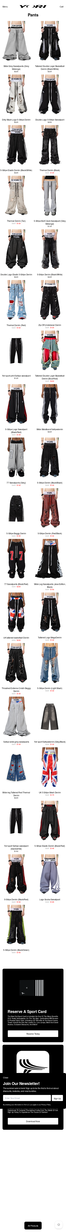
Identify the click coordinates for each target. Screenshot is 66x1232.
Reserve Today (33, 1033)
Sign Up (57, 1098)
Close (5, 1077)
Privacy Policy (46, 1105)
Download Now (33, 1121)
